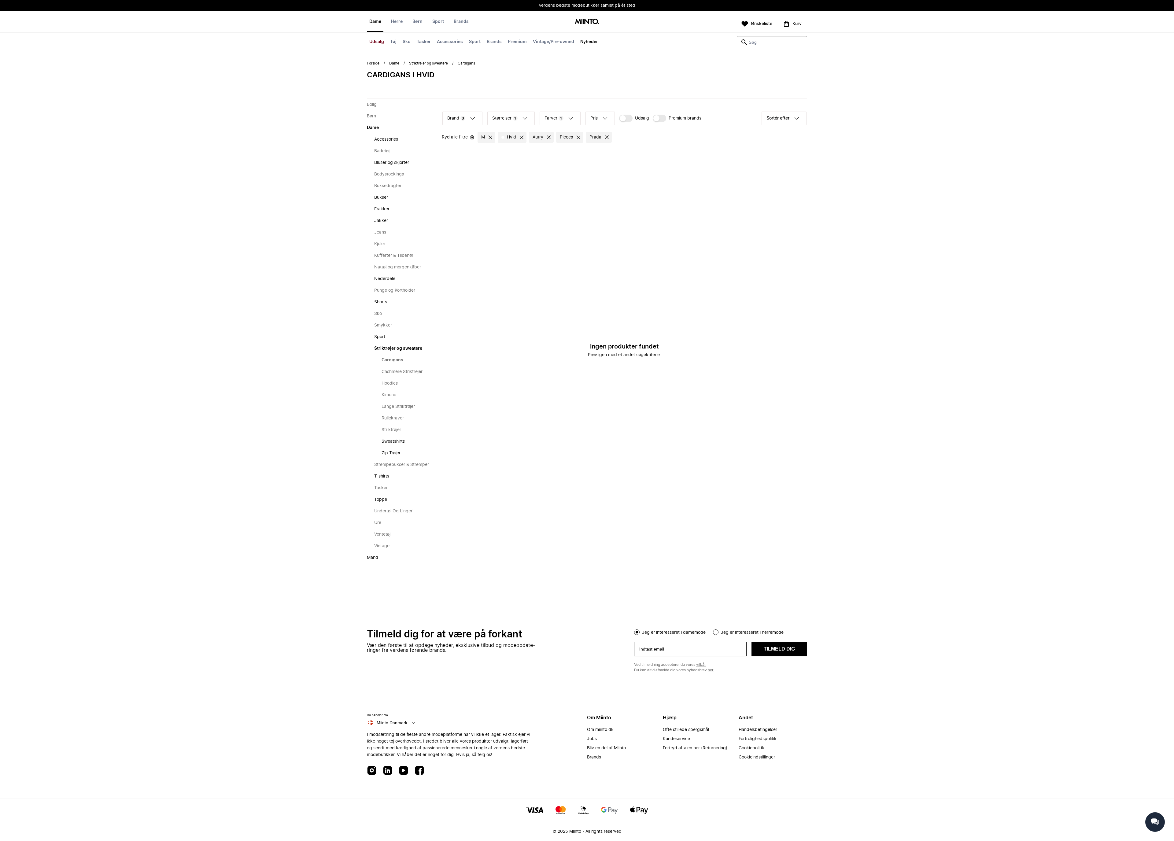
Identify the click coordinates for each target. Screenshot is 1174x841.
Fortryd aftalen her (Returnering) (695, 748)
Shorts (380, 302)
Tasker (424, 42)
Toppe (380, 499)
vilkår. (701, 664)
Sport (475, 42)
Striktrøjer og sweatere (428, 63)
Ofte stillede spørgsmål (686, 730)
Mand (372, 557)
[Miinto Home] (587, 21)
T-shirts (381, 476)
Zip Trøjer (391, 453)
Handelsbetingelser (758, 730)
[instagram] (372, 770)
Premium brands (685, 118)
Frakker (381, 209)
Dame (375, 22)
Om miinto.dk (600, 730)
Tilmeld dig (779, 648)
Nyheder (589, 42)
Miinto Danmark (392, 722)
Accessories (450, 42)
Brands (494, 42)
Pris (594, 118)
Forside (373, 63)
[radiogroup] (720, 631)
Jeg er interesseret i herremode (752, 632)
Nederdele (384, 279)
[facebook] (419, 770)
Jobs (592, 739)
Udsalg (376, 42)
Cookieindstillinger (757, 757)
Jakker (381, 221)
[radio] (637, 632)
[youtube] (403, 770)
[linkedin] (388, 770)
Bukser (381, 197)
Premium (517, 42)
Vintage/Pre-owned (553, 42)
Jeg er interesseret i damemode (674, 632)
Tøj (393, 42)
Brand (455, 118)
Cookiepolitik (751, 748)
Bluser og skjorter (391, 162)
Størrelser (504, 118)
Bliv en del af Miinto (606, 748)
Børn (417, 22)
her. (711, 670)
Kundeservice (676, 739)
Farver (553, 118)
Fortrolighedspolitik (758, 739)
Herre (397, 22)
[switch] (634, 118)
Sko (407, 42)
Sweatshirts (393, 441)
